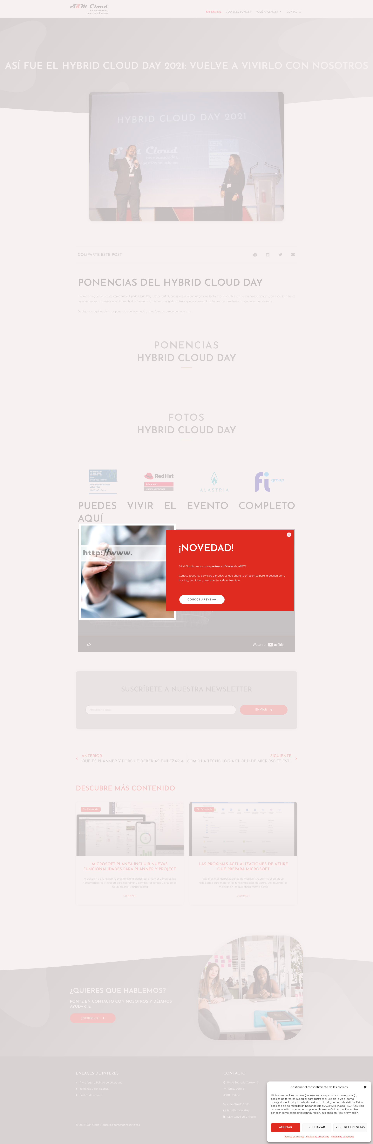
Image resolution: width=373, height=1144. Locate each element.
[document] (186, 572)
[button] (365, 1087)
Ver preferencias (350, 1127)
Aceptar (285, 1127)
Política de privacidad (317, 1136)
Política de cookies (294, 1136)
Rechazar (317, 1127)
